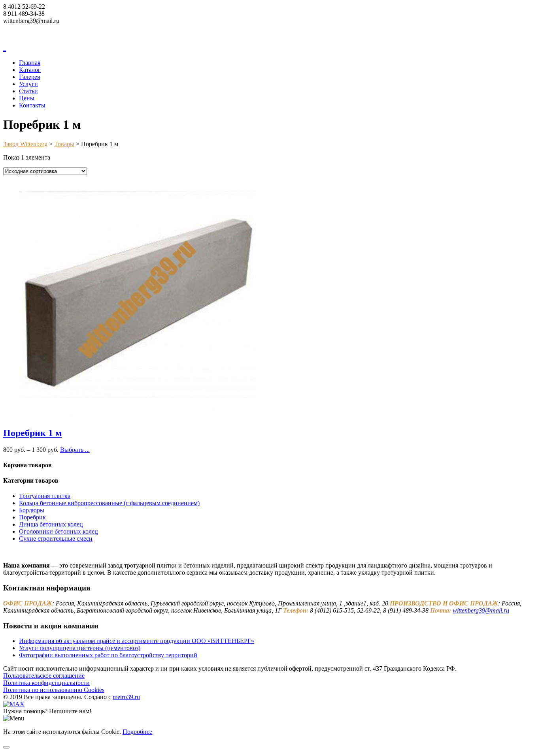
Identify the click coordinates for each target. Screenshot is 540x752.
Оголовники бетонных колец (58, 531)
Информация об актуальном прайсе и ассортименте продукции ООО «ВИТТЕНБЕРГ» (136, 640)
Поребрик (32, 517)
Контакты (32, 105)
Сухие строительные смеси (56, 538)
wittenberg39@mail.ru (481, 610)
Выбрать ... (75, 449)
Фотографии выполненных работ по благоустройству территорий (108, 655)
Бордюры (31, 510)
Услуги (28, 84)
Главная (29, 62)
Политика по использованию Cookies (53, 689)
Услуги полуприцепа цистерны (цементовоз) (79, 648)
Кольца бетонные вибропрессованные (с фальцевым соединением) (109, 503)
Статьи (28, 91)
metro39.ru (126, 697)
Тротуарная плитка (44, 496)
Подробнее (137, 731)
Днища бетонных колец (51, 524)
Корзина (14, 27)
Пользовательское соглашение (44, 675)
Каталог (30, 69)
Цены (26, 98)
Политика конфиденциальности (46, 682)
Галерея (29, 76)
